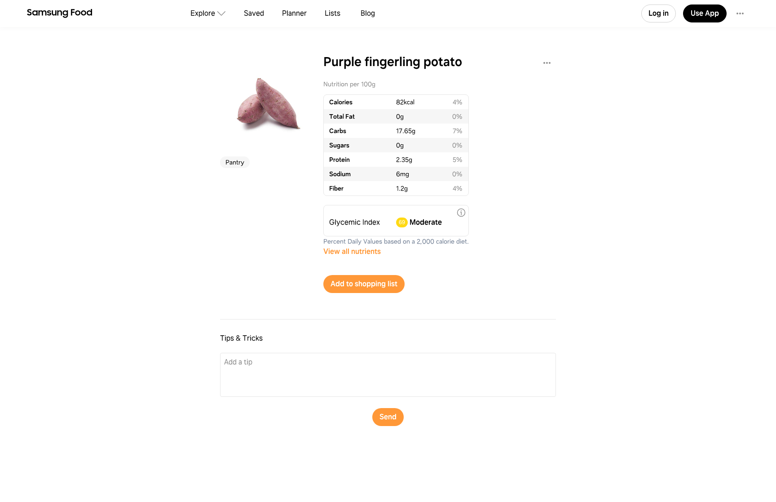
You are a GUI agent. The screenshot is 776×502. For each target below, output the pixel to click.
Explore (202, 13)
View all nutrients (352, 251)
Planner (294, 13)
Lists (332, 13)
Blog (368, 13)
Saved (254, 13)
